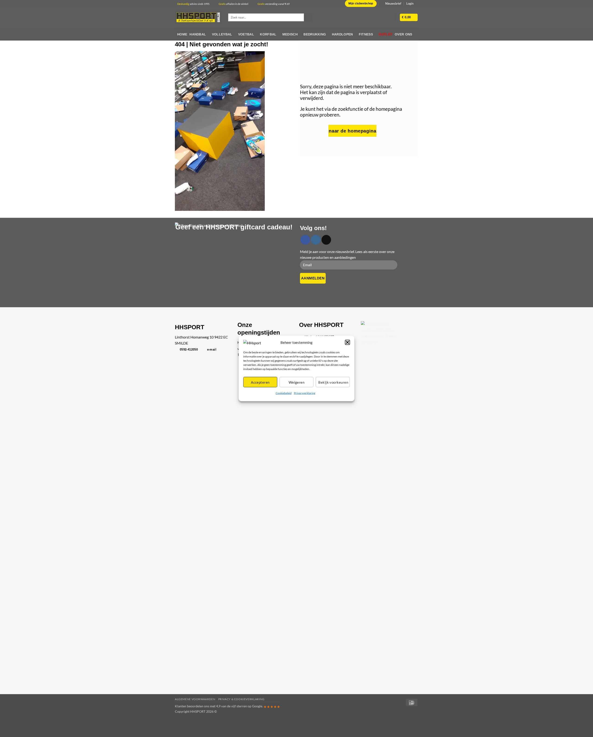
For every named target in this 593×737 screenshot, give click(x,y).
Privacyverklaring (304, 393)
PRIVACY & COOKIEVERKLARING (241, 699)
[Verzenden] (308, 17)
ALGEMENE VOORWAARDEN (195, 699)
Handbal (197, 34)
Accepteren (260, 382)
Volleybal (222, 34)
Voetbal (246, 34)
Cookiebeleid (284, 393)
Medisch (290, 34)
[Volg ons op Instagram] (316, 240)
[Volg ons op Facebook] (305, 240)
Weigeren (297, 382)
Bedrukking (314, 34)
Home (182, 34)
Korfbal (268, 34)
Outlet (385, 34)
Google (257, 706)
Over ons (403, 34)
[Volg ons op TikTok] (326, 240)
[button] (347, 342)
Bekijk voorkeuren (333, 382)
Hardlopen (342, 34)
